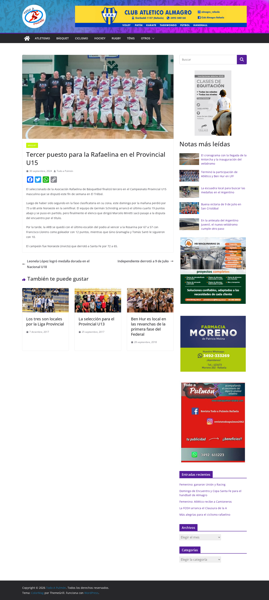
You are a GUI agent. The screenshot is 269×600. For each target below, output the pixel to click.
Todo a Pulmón (65, 171)
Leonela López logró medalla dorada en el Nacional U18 (58, 264)
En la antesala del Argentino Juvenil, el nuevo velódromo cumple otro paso (219, 224)
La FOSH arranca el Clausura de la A (203, 508)
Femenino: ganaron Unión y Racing (202, 484)
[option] (213, 103)
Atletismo (42, 38)
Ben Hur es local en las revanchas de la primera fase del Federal (148, 326)
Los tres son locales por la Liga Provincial (45, 321)
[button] (152, 38)
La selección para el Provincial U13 (96, 321)
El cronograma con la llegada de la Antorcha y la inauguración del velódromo (224, 159)
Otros (145, 38)
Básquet (62, 38)
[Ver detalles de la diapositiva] (161, 16)
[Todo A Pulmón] (27, 38)
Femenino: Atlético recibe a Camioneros (205, 501)
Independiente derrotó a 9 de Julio (143, 261)
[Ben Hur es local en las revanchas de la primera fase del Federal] (150, 291)
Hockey (99, 38)
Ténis (131, 38)
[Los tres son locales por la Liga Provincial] (45, 291)
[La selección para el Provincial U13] (98, 291)
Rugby (116, 38)
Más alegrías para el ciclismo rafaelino (204, 514)
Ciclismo (81, 38)
